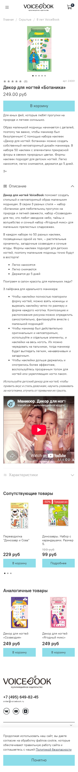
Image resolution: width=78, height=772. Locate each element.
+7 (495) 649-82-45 (20, 697)
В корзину (19, 563)
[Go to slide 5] (45, 75)
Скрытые (25, 19)
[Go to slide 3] (39, 75)
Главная (8, 19)
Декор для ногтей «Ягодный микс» (54, 635)
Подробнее (58, 563)
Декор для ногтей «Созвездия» (15, 635)
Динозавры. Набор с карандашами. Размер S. (57, 540)
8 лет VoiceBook (48, 19)
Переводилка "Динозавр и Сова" (16, 538)
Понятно (39, 760)
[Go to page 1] (4, 573)
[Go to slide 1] (33, 75)
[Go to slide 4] (42, 75)
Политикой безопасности (54, 749)
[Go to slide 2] (36, 75)
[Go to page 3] (10, 573)
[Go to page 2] (7, 573)
